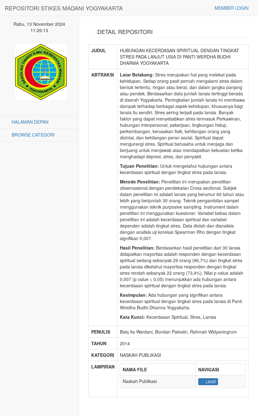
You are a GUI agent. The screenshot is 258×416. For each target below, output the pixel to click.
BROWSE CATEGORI (32, 135)
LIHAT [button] (210, 381)
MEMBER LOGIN (231, 8)
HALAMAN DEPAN (29, 122)
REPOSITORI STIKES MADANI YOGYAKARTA (64, 8)
